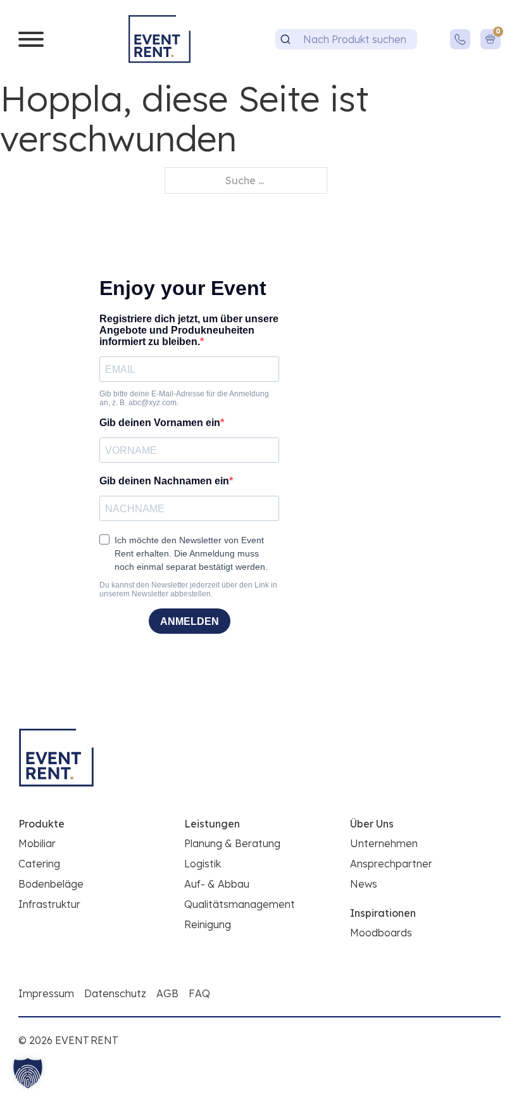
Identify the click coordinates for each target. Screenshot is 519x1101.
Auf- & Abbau (216, 884)
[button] (28, 1073)
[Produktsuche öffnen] (285, 39)
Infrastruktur (49, 904)
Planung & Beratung (232, 843)
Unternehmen (384, 843)
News (363, 884)
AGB (167, 993)
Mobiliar (37, 843)
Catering (39, 863)
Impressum (46, 993)
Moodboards (381, 932)
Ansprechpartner (391, 863)
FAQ (199, 993)
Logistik (202, 863)
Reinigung (207, 924)
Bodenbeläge (51, 884)
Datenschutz (115, 993)
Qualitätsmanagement (239, 904)
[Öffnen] (31, 39)
